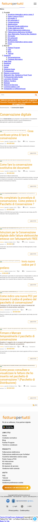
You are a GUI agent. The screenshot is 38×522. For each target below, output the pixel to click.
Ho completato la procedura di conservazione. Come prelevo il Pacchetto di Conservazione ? (18, 194)
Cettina (2, 207)
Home (6, 67)
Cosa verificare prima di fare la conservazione (13, 131)
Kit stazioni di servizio (10, 466)
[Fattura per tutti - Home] (13, 3)
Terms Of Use (5, 517)
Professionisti (9, 71)
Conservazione (13, 22)
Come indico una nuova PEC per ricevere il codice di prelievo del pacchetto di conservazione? (18, 292)
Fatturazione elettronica (11, 452)
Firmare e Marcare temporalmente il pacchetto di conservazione (18, 329)
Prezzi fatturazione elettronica (19, 30)
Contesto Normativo (15, 59)
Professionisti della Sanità (13, 77)
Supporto (7, 55)
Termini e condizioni (9, 445)
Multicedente (12, 40)
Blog (9, 52)
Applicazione (13, 24)
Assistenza (6, 480)
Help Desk (7, 61)
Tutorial (10, 53)
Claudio (2, 141)
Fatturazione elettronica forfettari (20, 32)
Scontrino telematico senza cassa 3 (21, 14)
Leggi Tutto (33, 153)
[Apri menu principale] (34, 4)
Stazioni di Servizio (11, 85)
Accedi (6, 65)
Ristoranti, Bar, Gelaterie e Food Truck (18, 75)
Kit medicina (6, 464)
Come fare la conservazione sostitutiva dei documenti (15, 161)
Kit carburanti (13, 38)
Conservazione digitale (17, 107)
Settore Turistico (10, 81)
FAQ (9, 50)
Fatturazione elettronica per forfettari (16, 454)
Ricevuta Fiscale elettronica (18, 26)
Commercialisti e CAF (12, 87)
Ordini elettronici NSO (16, 28)
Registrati (7, 63)
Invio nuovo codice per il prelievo (10, 261)
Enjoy (10, 44)
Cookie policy (24, 510)
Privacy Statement (16, 517)
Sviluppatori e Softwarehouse (15, 89)
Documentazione (14, 57)
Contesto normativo (9, 438)
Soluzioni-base (9, 69)
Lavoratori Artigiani (11, 79)
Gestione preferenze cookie (12, 483)
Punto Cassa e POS (9, 459)
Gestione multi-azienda (10, 468)
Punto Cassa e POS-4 (15, 16)
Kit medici (11, 36)
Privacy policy (13, 510)
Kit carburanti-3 (13, 20)
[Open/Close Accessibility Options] (35, 519)
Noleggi (7, 83)
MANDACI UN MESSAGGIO (15, 488)
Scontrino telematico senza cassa (20, 42)
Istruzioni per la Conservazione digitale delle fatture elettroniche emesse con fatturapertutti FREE (18, 228)
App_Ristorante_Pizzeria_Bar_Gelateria (22, 34)
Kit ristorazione (7, 461)
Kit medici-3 (12, 18)
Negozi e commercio (11, 73)
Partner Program (14, 48)
